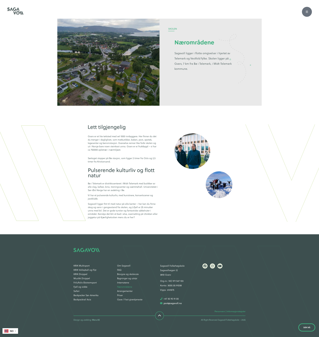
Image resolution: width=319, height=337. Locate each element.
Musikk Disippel (82, 278)
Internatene (123, 282)
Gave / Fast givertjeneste (129, 299)
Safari (77, 291)
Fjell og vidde (80, 286)
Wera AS (96, 319)
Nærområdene (124, 286)
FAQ (119, 269)
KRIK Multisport (82, 265)
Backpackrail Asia (82, 299)
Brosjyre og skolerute (128, 274)
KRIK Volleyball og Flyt (85, 269)
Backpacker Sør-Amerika (86, 295)
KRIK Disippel (80, 274)
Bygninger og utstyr (127, 278)
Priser (120, 295)
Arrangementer (125, 291)
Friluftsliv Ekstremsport (85, 282)
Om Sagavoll (123, 265)
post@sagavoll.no (173, 303)
